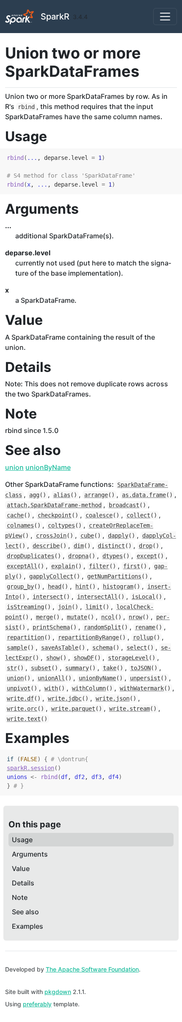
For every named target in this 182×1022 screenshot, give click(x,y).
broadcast (124, 505)
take (109, 668)
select (137, 647)
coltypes (61, 525)
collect (138, 515)
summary (77, 668)
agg (34, 494)
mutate (77, 617)
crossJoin (51, 535)
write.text (24, 718)
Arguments (30, 854)
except (147, 556)
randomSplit (102, 627)
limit (93, 606)
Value (21, 868)
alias (61, 494)
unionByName (48, 467)
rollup (143, 637)
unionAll (51, 678)
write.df (20, 698)
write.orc (22, 708)
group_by (20, 586)
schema (102, 647)
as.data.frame (144, 494)
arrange (96, 494)
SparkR (55, 16)
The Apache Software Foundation (92, 969)
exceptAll (22, 566)
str (12, 668)
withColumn (89, 688)
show (53, 657)
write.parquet (73, 708)
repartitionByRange (88, 637)
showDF (84, 657)
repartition (25, 637)
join (65, 606)
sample (17, 647)
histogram (118, 586)
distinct (111, 545)
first (131, 566)
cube (87, 535)
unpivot (18, 688)
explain (63, 566)
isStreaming (25, 606)
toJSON (140, 668)
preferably (37, 1004)
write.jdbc (65, 698)
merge (44, 617)
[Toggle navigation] (165, 16)
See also (25, 912)
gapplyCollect (51, 576)
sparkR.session (30, 768)
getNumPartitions (114, 576)
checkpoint (55, 515)
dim (79, 545)
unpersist (145, 678)
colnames (20, 525)
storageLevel (128, 657)
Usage (22, 839)
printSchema (51, 627)
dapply (118, 535)
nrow (135, 617)
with (51, 688)
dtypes (112, 556)
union (14, 467)
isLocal (143, 596)
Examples (27, 926)
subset (41, 668)
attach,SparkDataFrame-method (54, 505)
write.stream (129, 708)
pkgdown (57, 991)
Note (20, 897)
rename (145, 627)
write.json (113, 698)
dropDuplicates (30, 556)
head (54, 586)
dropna (78, 556)
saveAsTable (59, 647)
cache (15, 515)
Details (23, 883)
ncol (108, 617)
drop (145, 545)
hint (82, 586)
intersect (48, 596)
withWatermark (142, 688)
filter (99, 566)
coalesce (99, 515)
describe (46, 545)
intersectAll (97, 596)
